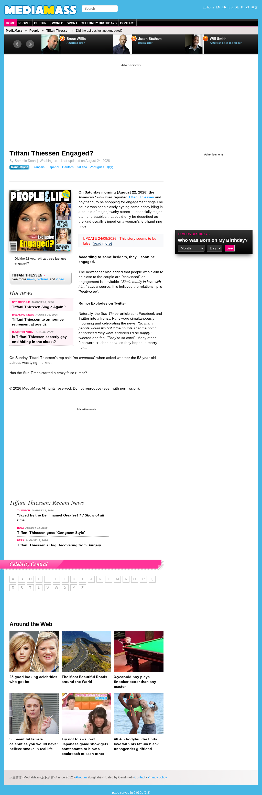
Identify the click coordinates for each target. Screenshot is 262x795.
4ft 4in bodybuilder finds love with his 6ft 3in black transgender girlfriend (136, 744)
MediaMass (14, 30)
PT (247, 7)
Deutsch (68, 167)
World (57, 23)
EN (218, 7)
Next (30, 44)
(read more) (102, 243)
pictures (43, 279)
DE (237, 7)
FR (224, 7)
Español (53, 167)
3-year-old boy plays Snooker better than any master (135, 682)
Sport (72, 23)
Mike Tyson (219, 39)
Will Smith (146, 39)
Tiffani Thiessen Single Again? (39, 307)
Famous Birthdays (194, 234)
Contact (127, 23)
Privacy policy (157, 777)
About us (81, 777)
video (60, 279)
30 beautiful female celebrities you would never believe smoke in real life (33, 744)
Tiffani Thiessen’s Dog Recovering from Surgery (59, 545)
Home (10, 23)
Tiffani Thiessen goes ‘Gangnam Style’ (51, 533)
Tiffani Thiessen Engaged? (51, 153)
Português (97, 167)
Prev (17, 44)
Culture (41, 23)
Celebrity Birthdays (99, 23)
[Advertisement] (131, 103)
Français (38, 167)
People (24, 23)
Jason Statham (78, 39)
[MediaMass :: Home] (40, 10)
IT (242, 7)
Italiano (82, 167)
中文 (255, 7)
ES (230, 7)
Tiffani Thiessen (57, 30)
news (31, 279)
